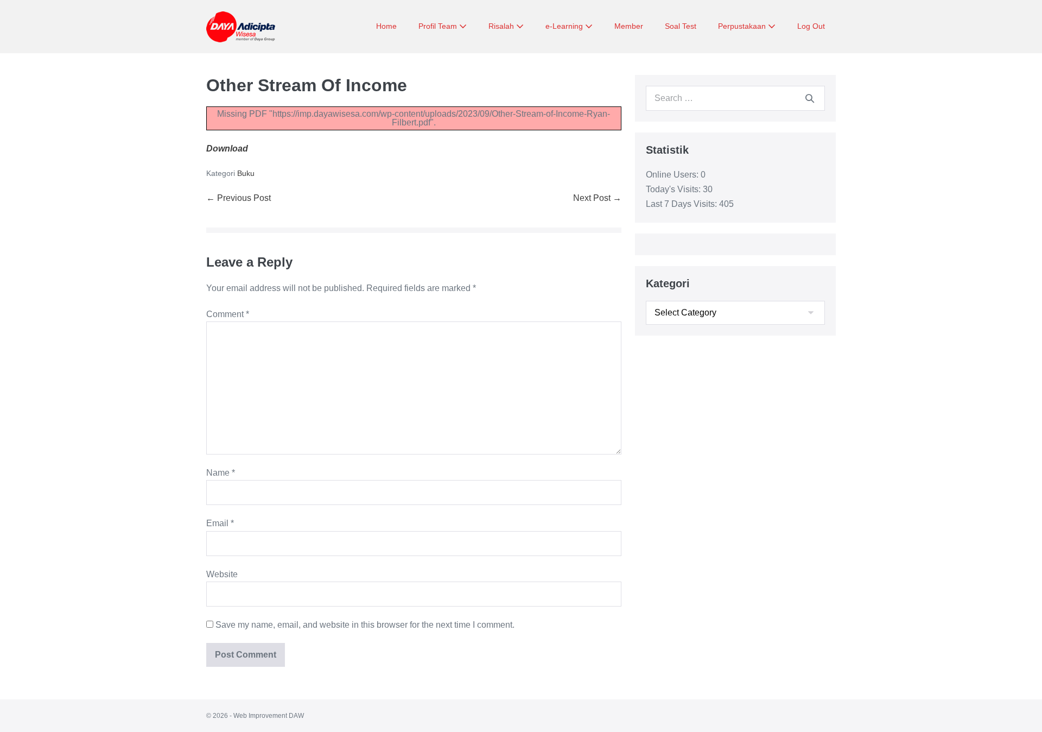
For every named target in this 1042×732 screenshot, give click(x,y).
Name (220, 472)
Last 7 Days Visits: (682, 204)
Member (628, 26)
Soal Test (680, 26)
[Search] (809, 98)
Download (227, 148)
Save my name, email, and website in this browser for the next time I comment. (364, 624)
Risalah (502, 26)
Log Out (811, 26)
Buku (246, 173)
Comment (227, 314)
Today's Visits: (674, 189)
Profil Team (438, 26)
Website (222, 574)
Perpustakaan (743, 26)
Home (386, 26)
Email (220, 523)
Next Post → (597, 198)
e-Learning (565, 26)
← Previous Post (238, 198)
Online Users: (673, 174)
